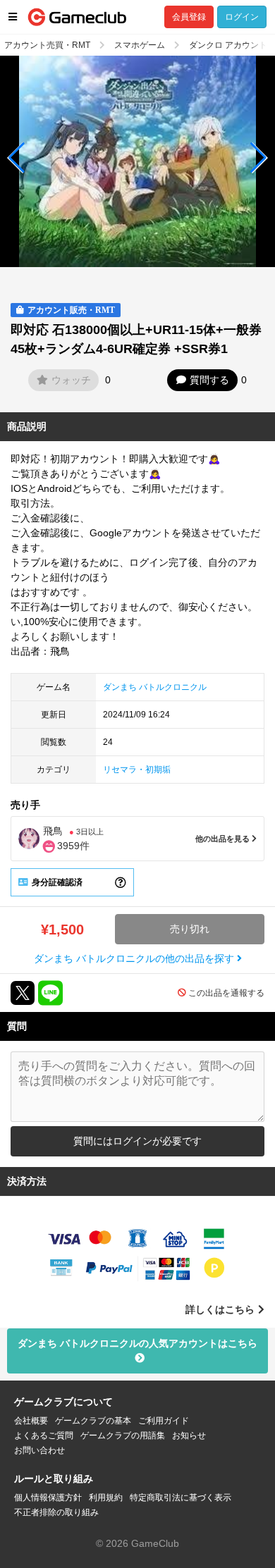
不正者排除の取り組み (56, 1512)
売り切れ (189, 928)
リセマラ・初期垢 (137, 769)
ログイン (242, 17)
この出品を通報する (226, 993)
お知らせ (189, 1435)
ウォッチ (71, 379)
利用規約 (106, 1497)
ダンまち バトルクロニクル (155, 687)
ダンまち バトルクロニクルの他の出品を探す (135, 958)
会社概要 (31, 1421)
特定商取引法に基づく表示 (180, 1497)
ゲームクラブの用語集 (122, 1435)
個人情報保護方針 (48, 1497)
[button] (16, 157)
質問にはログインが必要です (137, 1141)
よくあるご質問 (43, 1435)
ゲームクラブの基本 (93, 1421)
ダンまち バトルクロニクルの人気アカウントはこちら (137, 1343)
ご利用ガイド (163, 1421)
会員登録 (189, 17)
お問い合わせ (39, 1450)
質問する (209, 379)
